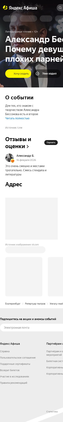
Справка (4, 298)
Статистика (52, 358)
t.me (20, 127)
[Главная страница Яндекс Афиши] (5, 7)
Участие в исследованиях (14, 323)
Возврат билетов (10, 317)
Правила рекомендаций (13, 329)
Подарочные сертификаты (15, 311)
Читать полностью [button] (17, 118)
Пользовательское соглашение (18, 304)
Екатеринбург (12, 250)
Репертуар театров (35, 250)
